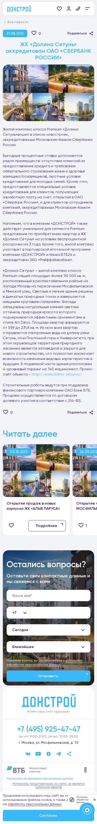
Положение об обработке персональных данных (40, 778)
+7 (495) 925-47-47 (48, 729)
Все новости (18, 22)
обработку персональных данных (34, 804)
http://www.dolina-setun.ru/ (57, 374)
